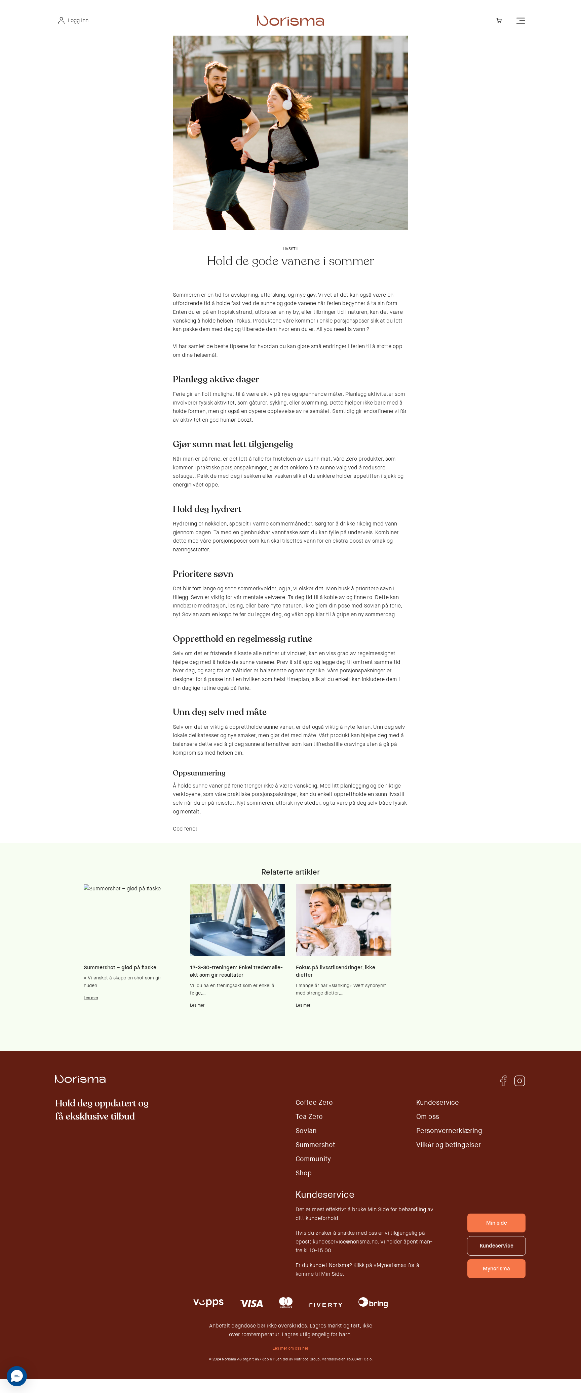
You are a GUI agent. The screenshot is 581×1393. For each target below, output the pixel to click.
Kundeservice (496, 1245)
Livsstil (291, 249)
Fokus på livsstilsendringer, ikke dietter (335, 971)
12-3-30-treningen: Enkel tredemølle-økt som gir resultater (236, 971)
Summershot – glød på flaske (120, 967)
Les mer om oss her (290, 1348)
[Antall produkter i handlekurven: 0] (499, 20)
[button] (17, 1376)
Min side (496, 1222)
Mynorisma (496, 1268)
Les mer (91, 998)
